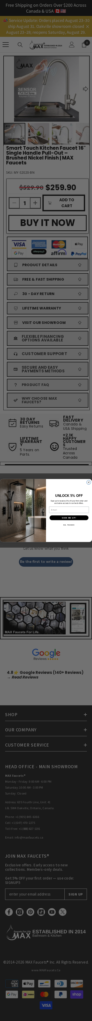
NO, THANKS (69, 525)
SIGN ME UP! (69, 518)
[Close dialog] (89, 482)
